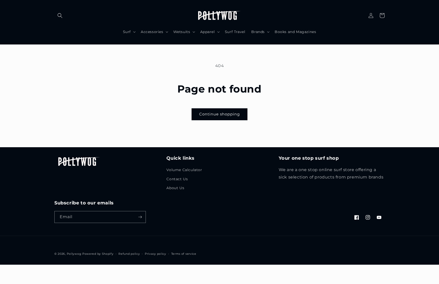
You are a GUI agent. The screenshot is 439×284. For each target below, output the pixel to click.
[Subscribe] (140, 217)
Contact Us (177, 179)
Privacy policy (155, 254)
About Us (175, 188)
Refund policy (129, 254)
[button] (60, 15)
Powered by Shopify (98, 254)
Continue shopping (219, 114)
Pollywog (74, 254)
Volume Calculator (184, 170)
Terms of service (183, 254)
